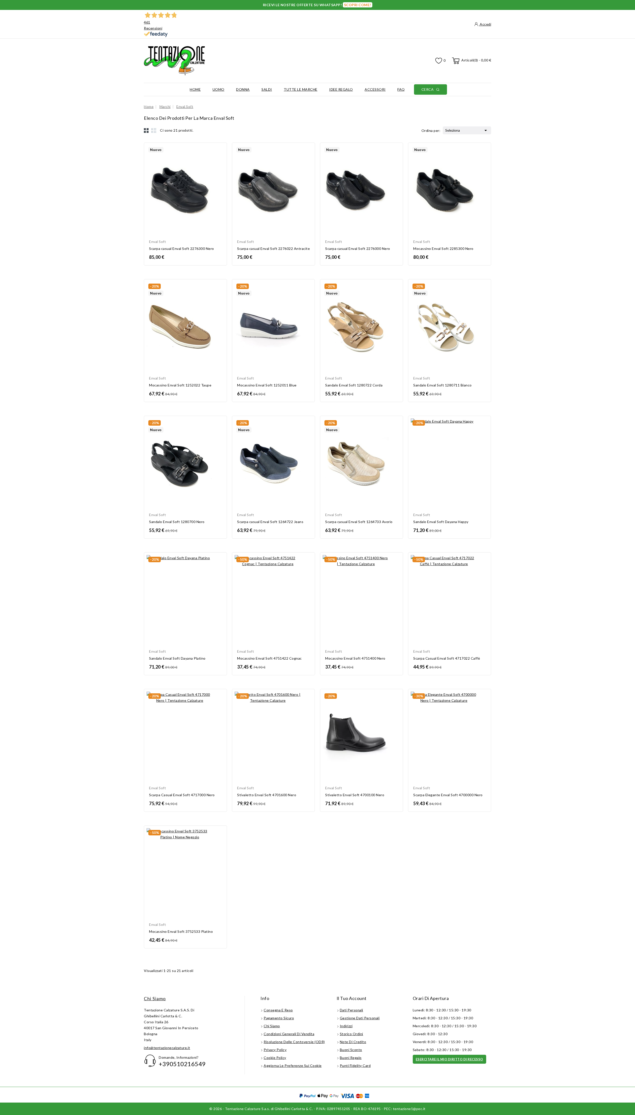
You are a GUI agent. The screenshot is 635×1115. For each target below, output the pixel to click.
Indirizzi (346, 1026)
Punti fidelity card (355, 1065)
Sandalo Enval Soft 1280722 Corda (353, 385)
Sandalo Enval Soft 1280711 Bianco (442, 385)
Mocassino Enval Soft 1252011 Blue (267, 385)
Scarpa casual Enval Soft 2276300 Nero (181, 248)
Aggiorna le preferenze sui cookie (293, 1065)
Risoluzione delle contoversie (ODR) (294, 1042)
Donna (243, 89)
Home (195, 89)
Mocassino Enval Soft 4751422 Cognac (269, 658)
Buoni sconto (351, 1050)
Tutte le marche (301, 89)
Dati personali (351, 1010)
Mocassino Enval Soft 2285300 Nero (443, 248)
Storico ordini (351, 1034)
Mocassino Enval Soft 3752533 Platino (181, 931)
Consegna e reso (278, 1010)
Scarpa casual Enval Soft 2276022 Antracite (273, 248)
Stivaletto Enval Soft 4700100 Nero (354, 795)
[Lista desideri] (438, 61)
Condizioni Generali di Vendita (289, 1034)
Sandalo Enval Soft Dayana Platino (177, 658)
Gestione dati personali (360, 1018)
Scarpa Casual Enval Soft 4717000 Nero (182, 795)
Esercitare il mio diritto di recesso (449, 1059)
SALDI (266, 89)
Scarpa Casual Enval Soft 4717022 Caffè (446, 658)
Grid (146, 130)
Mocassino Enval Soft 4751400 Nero (355, 658)
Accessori (375, 89)
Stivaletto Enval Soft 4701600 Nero (266, 795)
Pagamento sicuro (279, 1018)
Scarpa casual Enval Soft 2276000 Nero (357, 248)
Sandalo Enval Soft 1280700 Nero (177, 522)
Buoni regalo (351, 1058)
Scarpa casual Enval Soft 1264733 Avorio (359, 522)
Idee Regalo (341, 89)
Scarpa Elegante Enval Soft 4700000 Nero (448, 795)
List (153, 130)
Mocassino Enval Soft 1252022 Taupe (180, 385)
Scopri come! (357, 5)
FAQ (401, 89)
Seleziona (467, 130)
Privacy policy (275, 1050)
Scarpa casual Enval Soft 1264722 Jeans (270, 522)
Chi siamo (155, 998)
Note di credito (353, 1042)
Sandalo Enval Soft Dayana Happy (441, 522)
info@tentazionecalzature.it (167, 1048)
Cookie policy (275, 1058)
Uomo (218, 89)
